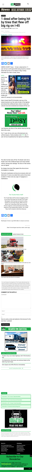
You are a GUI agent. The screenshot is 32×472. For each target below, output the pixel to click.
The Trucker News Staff (7, 28)
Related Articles (6, 234)
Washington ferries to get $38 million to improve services (15, 220)
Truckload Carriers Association (7, 446)
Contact (18, 453)
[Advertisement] (16, 148)
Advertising (19, 443)
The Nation (3, 15)
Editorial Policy (4, 450)
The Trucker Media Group (6, 445)
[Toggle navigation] (3, 4)
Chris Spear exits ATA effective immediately (10, 277)
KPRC (23, 135)
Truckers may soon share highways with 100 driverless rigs (13, 249)
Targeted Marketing (21, 449)
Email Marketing (20, 450)
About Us (3, 443)
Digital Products (20, 446)
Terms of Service (4, 449)
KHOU (2, 75)
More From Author (18, 234)
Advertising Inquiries (21, 445)
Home (2, 31)
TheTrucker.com (6, 464)
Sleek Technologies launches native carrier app (18, 227)
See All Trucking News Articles (15, 368)
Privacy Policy (4, 448)
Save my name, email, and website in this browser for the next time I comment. (16, 320)
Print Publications (20, 448)
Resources (3, 453)
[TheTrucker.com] (14, 4)
